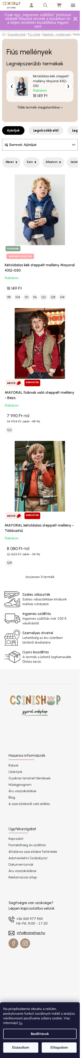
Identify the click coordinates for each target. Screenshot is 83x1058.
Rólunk (14, 765)
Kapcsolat (16, 839)
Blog (12, 797)
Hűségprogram (20, 785)
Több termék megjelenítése (38, 107)
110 (26, 297)
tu (20, 1023)
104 (17, 297)
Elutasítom (20, 1047)
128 (53, 297)
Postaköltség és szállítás (27, 845)
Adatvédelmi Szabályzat (28, 858)
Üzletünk (15, 772)
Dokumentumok (21, 864)
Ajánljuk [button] (13, 130)
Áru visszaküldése (22, 791)
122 (43, 297)
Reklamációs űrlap (23, 877)
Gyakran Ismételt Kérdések (30, 778)
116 (35, 297)
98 (9, 297)
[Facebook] (13, 943)
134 (62, 297)
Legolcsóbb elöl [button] (46, 130)
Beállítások (40, 1034)
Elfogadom (59, 1047)
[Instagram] (25, 943)
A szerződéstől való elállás (29, 804)
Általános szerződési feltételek (33, 852)
